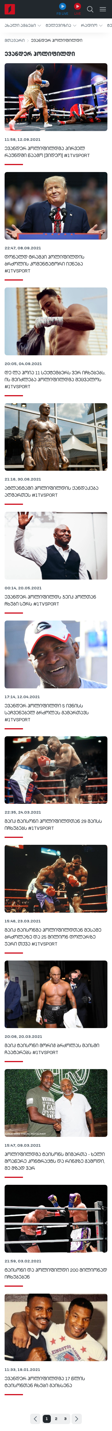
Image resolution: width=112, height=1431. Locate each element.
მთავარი (15, 41)
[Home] (10, 9)
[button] (23, 25)
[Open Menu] (102, 9)
